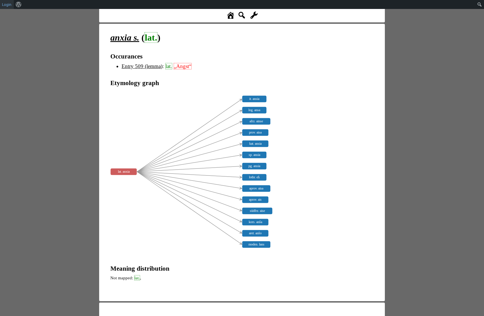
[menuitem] (19, 4)
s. (124, 37)
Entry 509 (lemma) (142, 66)
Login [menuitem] (6, 4)
